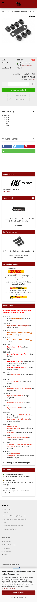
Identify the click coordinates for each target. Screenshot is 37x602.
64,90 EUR (18, 225)
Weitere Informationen (18, 598)
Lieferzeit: (5, 63)
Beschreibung (8, 111)
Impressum (7, 509)
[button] (7, 146)
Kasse (6, 555)
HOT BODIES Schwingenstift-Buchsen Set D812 (18, 251)
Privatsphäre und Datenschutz (13, 526)
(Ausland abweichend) (26, 65)
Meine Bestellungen (10, 545)
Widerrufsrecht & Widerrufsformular (15, 519)
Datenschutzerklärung (8, 588)
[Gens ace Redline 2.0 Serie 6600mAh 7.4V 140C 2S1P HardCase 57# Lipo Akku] (18, 208)
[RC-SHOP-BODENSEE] (18, 4)
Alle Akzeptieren (18, 592)
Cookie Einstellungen (10, 529)
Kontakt (6, 512)
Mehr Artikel (7, 191)
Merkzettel (7, 548)
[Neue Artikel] (33, 198)
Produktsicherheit (10, 139)
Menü (3, 3)
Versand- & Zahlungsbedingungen (15, 516)
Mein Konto (7, 542)
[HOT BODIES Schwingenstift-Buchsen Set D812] (18, 30)
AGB (5, 522)
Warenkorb (7, 551)
